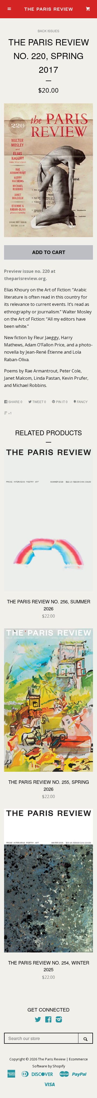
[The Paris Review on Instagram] (59, 1020)
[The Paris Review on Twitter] (38, 1020)
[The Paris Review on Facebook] (48, 1020)
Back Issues (48, 30)
